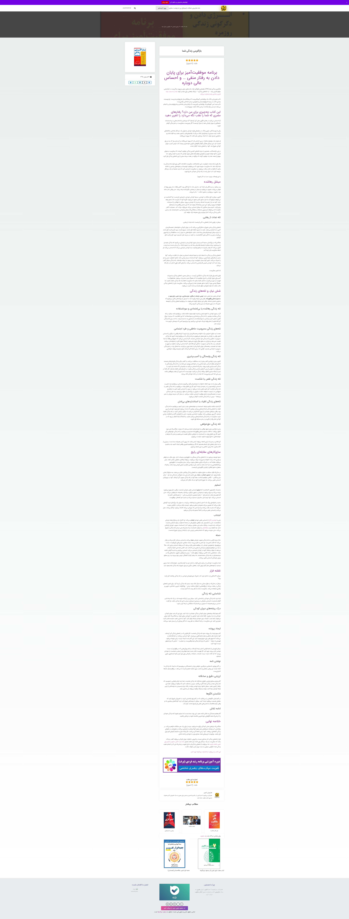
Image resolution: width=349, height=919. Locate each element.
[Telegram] (171, 904)
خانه (186, 27)
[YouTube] (167, 904)
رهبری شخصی (175, 27)
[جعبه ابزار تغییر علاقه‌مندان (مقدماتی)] (174, 840)
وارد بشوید (203, 836)
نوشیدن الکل (212, 520)
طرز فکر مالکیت (214, 831)
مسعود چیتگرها (162, 912)
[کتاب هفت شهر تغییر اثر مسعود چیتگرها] (209, 840)
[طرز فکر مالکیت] (214, 813)
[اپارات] (178, 904)
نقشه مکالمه (192, 826)
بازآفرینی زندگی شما (166, 27)
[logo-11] (223, 8)
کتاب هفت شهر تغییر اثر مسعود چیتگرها (212, 870)
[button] (135, 8)
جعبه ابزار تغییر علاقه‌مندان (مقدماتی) (179, 870)
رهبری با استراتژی (169, 831)
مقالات (182, 27)
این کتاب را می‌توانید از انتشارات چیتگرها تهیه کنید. (205, 752)
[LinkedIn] (174, 904)
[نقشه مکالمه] (191, 817)
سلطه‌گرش (205, 528)
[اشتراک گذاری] (149, 82)
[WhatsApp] (181, 904)
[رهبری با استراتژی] (169, 813)
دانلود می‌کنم (165, 2)
